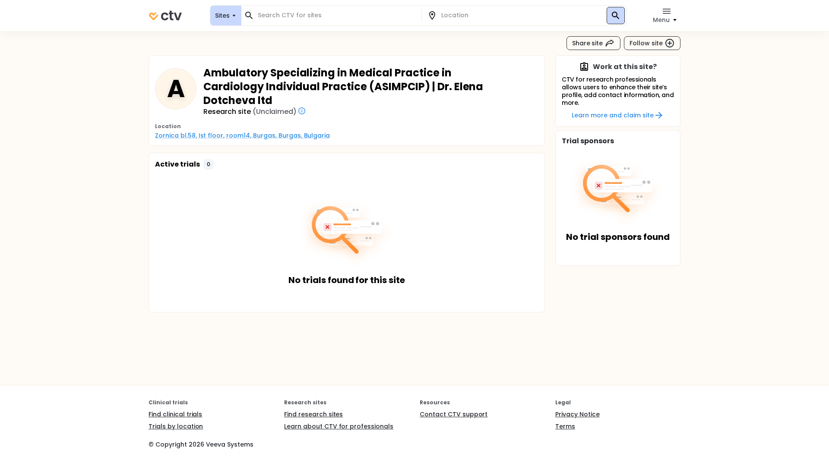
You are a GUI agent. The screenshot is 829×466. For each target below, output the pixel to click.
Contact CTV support (453, 414)
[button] (208, 164)
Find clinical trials (175, 414)
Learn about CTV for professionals (338, 426)
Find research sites (313, 414)
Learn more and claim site (612, 115)
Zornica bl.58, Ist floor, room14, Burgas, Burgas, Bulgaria (242, 135)
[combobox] (336, 15)
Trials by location (176, 426)
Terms (565, 426)
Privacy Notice (577, 414)
